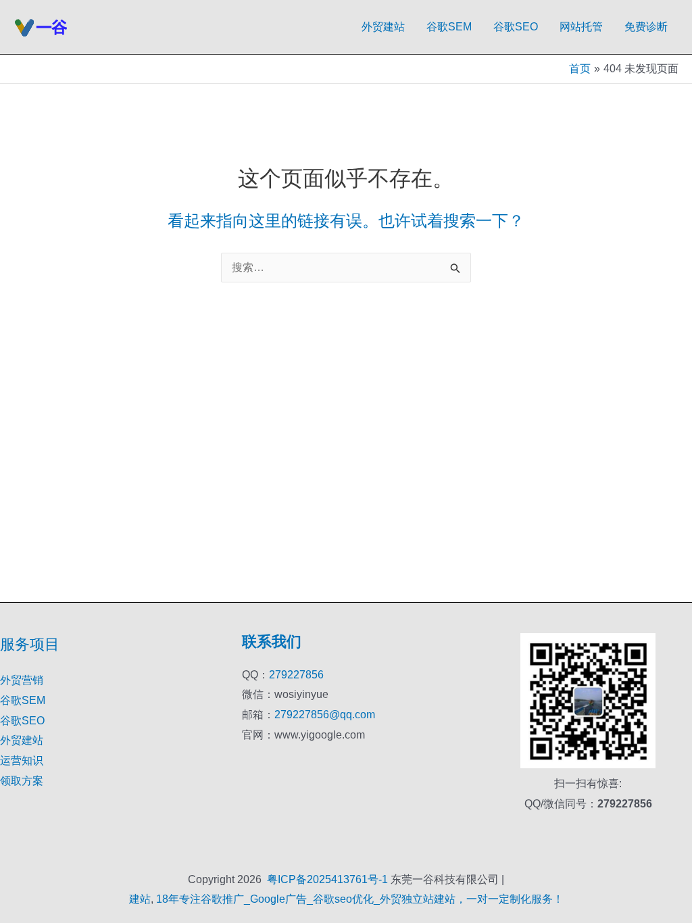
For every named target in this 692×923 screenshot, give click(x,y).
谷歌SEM (449, 26)
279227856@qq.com (324, 714)
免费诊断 (646, 26)
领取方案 (21, 781)
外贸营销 (21, 680)
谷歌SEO (515, 26)
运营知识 (21, 760)
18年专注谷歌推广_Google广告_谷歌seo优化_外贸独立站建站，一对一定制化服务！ (360, 899)
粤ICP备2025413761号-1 (327, 879)
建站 (140, 899)
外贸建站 (383, 26)
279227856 (296, 674)
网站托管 (581, 26)
